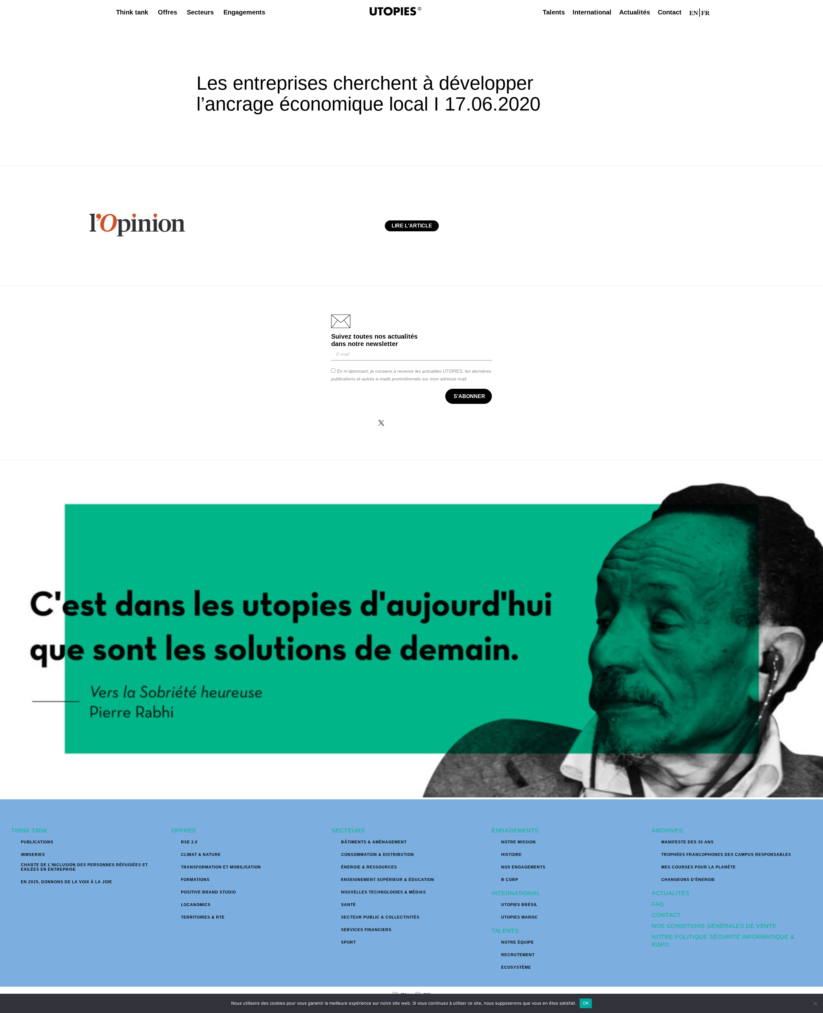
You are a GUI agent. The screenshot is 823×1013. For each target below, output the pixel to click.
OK (586, 1003)
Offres (183, 830)
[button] (719, 12)
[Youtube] (442, 423)
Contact (666, 915)
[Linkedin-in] (422, 423)
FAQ (658, 904)
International (516, 893)
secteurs (348, 830)
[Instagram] (401, 423)
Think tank (29, 830)
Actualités (671, 893)
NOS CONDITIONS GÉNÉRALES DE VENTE (714, 926)
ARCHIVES (667, 830)
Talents (505, 931)
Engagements (515, 830)
